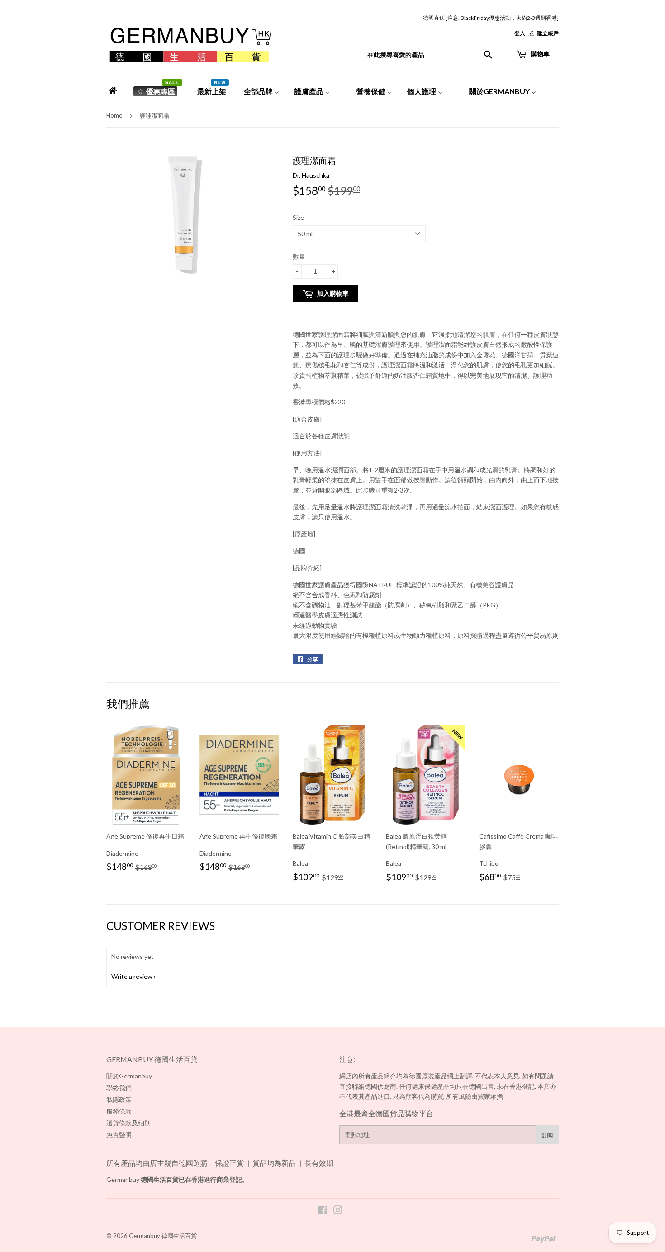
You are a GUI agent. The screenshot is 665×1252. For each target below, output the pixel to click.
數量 (299, 256)
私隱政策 (119, 1099)
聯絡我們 (119, 1087)
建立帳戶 (548, 33)
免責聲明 (119, 1134)
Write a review (131, 976)
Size (298, 217)
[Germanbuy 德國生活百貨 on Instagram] (337, 1211)
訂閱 (547, 1135)
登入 (519, 33)
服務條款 (119, 1111)
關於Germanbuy (129, 1076)
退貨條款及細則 (128, 1123)
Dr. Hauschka (311, 175)
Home (114, 115)
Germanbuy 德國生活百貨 (163, 1235)
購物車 (539, 53)
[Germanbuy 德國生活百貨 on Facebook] (323, 1211)
